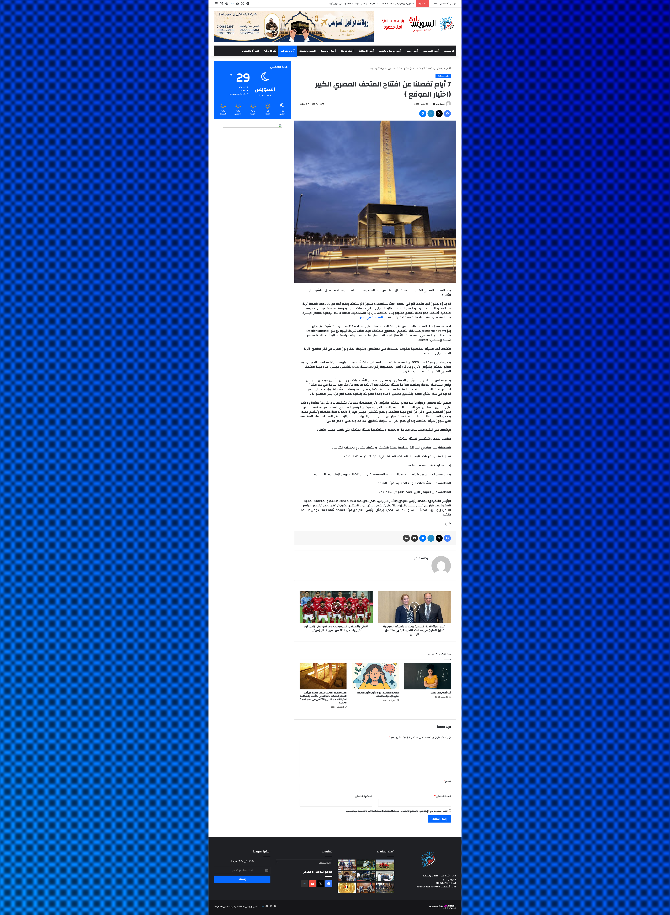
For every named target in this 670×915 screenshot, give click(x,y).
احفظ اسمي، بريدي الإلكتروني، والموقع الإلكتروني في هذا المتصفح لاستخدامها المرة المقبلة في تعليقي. (397, 811)
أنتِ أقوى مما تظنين (440, 692)
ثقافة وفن (270, 50)
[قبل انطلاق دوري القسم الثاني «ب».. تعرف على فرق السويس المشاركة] (385, 865)
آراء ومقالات (287, 50)
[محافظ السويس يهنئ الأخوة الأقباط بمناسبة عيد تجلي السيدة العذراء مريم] (347, 876)
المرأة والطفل (250, 50)
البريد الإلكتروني (442, 796)
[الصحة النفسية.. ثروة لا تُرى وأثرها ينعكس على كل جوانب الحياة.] (375, 676)
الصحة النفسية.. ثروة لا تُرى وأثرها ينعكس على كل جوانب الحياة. (377, 694)
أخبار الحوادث (366, 50)
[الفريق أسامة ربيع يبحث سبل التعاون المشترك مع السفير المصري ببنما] (366, 888)
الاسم (447, 781)
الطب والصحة (307, 50)
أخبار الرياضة (328, 50)
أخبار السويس (431, 50)
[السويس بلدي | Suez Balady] (418, 23)
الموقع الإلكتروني (363, 796)
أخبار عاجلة (347, 50)
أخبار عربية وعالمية (390, 50)
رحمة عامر (440, 104)
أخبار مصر (412, 50)
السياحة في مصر (371, 317)
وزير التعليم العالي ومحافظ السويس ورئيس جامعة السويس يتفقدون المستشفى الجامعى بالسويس (366, 3)
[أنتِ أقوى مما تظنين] (427, 676)
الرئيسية (449, 50)
